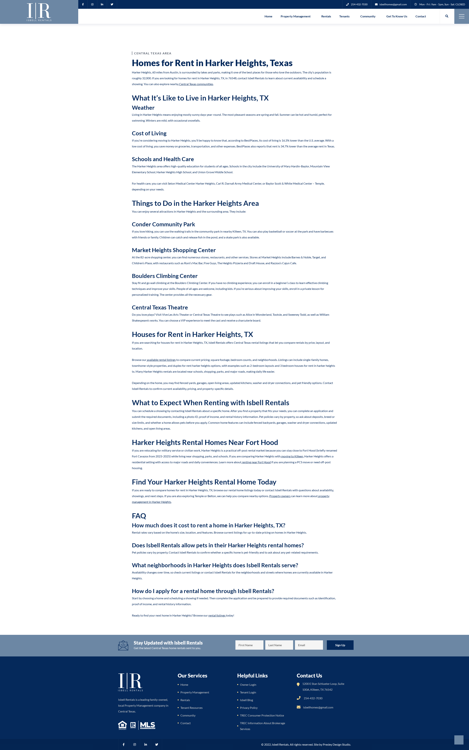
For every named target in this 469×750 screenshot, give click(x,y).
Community (368, 16)
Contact (421, 16)
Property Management (296, 16)
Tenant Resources (191, 707)
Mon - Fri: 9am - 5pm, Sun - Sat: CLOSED (442, 4)
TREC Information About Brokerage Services (262, 726)
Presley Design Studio (336, 744)
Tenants (344, 16)
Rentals (326, 16)
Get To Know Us (396, 16)
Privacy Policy (249, 707)
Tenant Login (248, 692)
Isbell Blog (246, 700)
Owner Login (248, 684)
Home (268, 16)
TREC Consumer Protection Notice (262, 715)
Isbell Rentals (280, 744)
